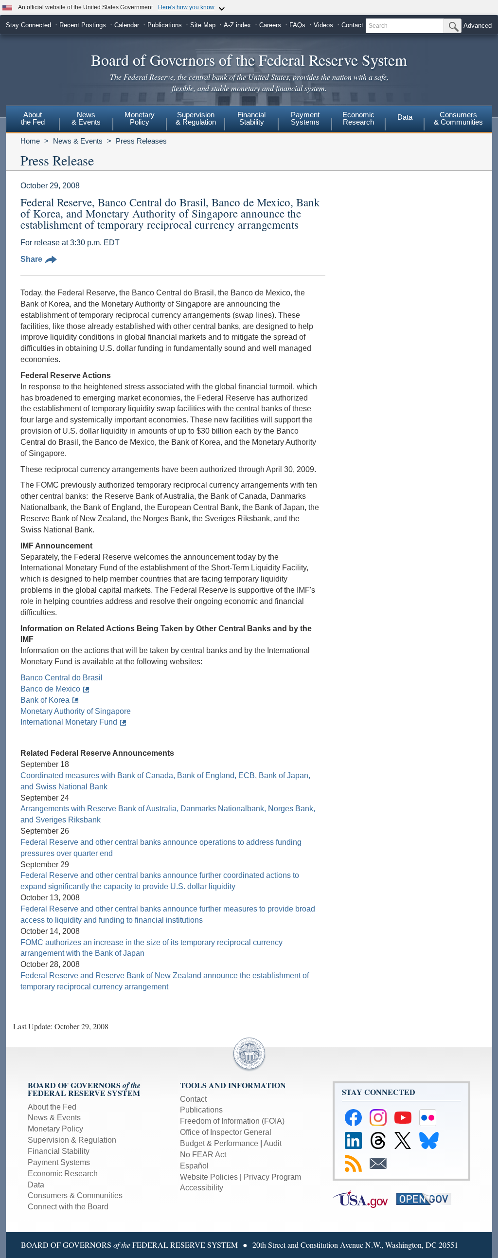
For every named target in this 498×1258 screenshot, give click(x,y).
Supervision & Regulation (72, 1140)
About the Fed (52, 1107)
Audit (273, 1143)
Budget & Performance (219, 1143)
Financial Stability (58, 1151)
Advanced (477, 25)
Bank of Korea (45, 700)
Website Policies (209, 1177)
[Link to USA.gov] (364, 1198)
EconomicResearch (358, 118)
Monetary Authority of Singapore (75, 711)
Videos (323, 25)
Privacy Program (272, 1177)
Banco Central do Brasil (61, 678)
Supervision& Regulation (196, 118)
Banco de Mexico (50, 689)
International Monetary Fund (68, 722)
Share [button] (31, 259)
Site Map (202, 25)
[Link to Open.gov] (427, 1198)
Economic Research (63, 1173)
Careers (270, 25)
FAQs (297, 25)
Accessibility (201, 1188)
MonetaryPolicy (139, 118)
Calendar (126, 25)
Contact (352, 25)
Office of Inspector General (225, 1132)
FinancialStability (251, 118)
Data (404, 117)
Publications (164, 25)
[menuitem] (32, 119)
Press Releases (141, 141)
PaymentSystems (305, 118)
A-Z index (237, 25)
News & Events (78, 141)
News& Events (86, 118)
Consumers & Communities (458, 118)
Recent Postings (82, 25)
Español (194, 1166)
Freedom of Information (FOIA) (232, 1121)
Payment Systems (59, 1162)
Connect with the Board (68, 1207)
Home (30, 141)
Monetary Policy (55, 1129)
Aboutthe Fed (33, 118)
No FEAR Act (203, 1154)
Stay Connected (28, 25)
